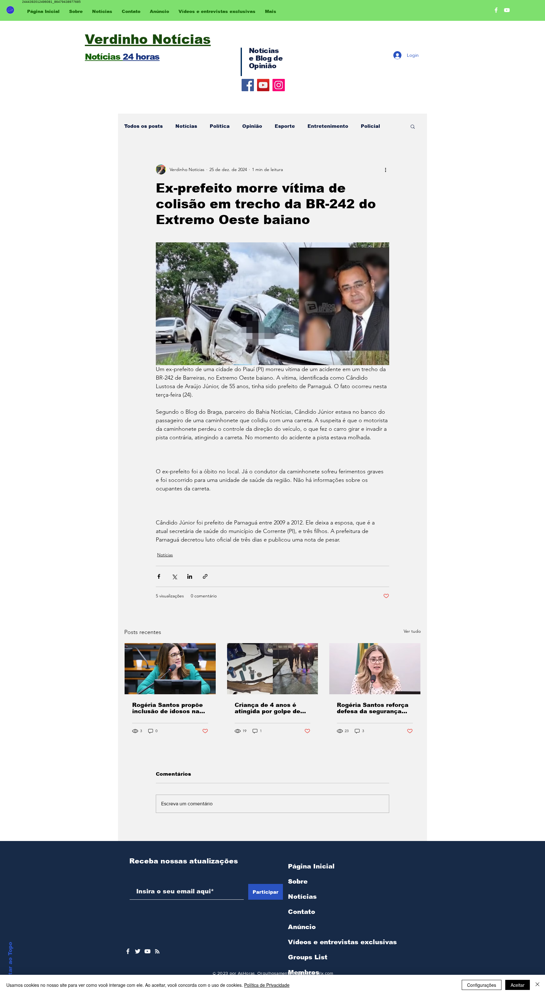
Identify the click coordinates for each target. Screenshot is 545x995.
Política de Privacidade (267, 985)
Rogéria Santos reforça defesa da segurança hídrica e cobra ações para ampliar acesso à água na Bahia (372, 708)
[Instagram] (278, 85)
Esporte (285, 126)
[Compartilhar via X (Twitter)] (174, 576)
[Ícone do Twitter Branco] (137, 951)
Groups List (307, 957)
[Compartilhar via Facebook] (159, 576)
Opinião (252, 126)
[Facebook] (248, 85)
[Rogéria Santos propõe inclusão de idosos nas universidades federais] (170, 668)
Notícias (186, 126)
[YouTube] (263, 85)
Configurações (481, 985)
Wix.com (324, 973)
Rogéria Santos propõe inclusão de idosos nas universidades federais (167, 708)
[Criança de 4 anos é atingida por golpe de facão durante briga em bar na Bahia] (272, 668)
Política (220, 126)
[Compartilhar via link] (205, 576)
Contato (301, 911)
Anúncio (302, 926)
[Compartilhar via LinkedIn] (190, 576)
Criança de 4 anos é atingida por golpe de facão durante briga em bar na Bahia (271, 708)
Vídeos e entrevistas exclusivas (342, 942)
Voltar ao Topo (10, 963)
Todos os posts (143, 126)
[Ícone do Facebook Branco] (128, 951)
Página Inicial (311, 866)
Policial (370, 126)
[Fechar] (537, 985)
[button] (413, 126)
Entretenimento (328, 126)
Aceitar (517, 985)
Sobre (298, 881)
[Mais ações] (385, 169)
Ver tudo (412, 631)
